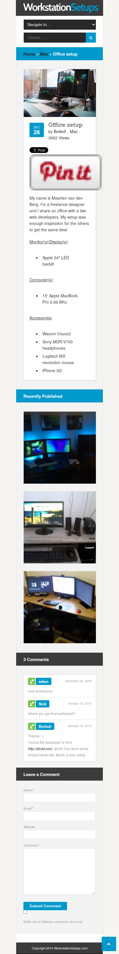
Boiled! (60, 131)
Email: (28, 808)
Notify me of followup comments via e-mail (52, 921)
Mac (44, 54)
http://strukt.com (40, 748)
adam (44, 681)
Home (29, 54)
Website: (29, 826)
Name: (28, 790)
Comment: (31, 845)
